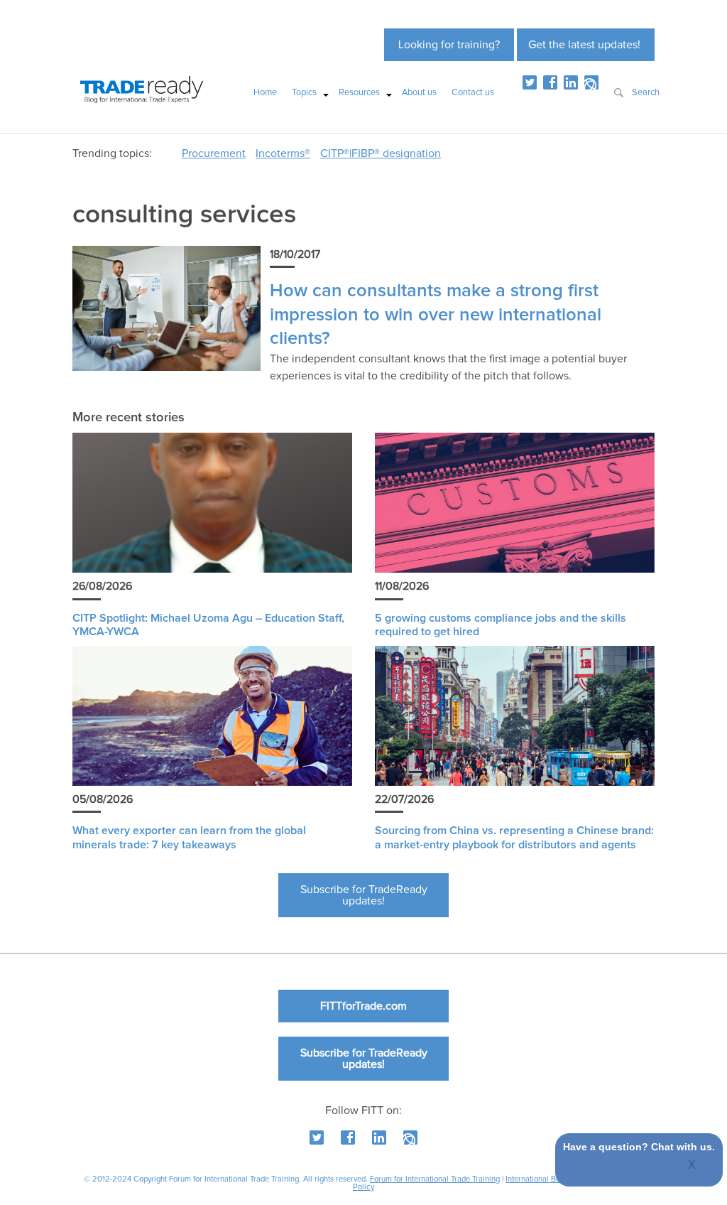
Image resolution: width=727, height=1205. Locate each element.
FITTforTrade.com (363, 1006)
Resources (359, 92)
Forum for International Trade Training (435, 1179)
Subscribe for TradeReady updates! (363, 895)
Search (646, 92)
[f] (550, 82)
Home (265, 92)
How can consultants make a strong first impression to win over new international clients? (435, 314)
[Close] (692, 1165)
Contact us (473, 92)
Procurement (214, 153)
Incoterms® (283, 153)
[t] (530, 82)
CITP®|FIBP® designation (380, 153)
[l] (571, 82)
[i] (591, 82)
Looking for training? (449, 44)
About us (419, 92)
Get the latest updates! (584, 44)
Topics (304, 92)
